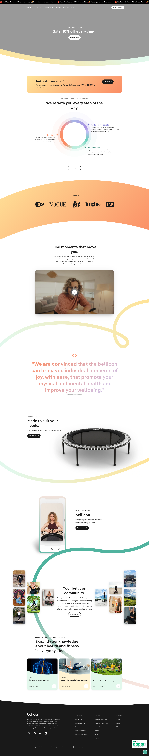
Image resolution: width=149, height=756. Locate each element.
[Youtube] (40, 733)
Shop (72, 7)
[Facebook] (35, 733)
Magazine (66, 7)
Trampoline (37, 7)
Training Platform (48, 7)
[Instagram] (29, 733)
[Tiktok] (46, 733)
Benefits (58, 7)
